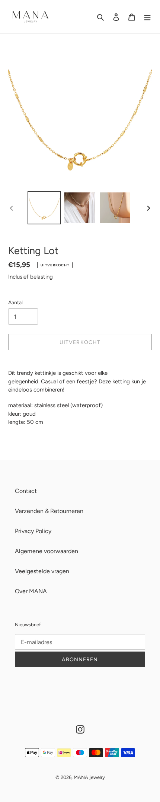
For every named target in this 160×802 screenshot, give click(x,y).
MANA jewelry (89, 777)
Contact (26, 490)
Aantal (15, 302)
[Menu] (147, 17)
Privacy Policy (33, 531)
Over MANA (31, 591)
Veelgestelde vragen (42, 571)
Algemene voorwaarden (46, 551)
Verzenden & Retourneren (49, 510)
